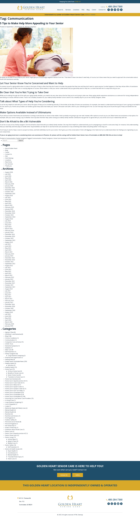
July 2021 (8, 291)
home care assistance (6, 79)
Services (68, 10)
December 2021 (10, 281)
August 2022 (9, 265)
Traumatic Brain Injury (15, 457)
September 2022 (10, 264)
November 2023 (10, 236)
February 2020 (9, 324)
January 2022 (9, 279)
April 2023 (8, 250)
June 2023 (8, 246)
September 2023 (10, 240)
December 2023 (10, 234)
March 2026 (8, 182)
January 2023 (9, 256)
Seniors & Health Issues (12, 449)
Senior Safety (9, 445)
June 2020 (8, 316)
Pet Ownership (9, 426)
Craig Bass (33, 27)
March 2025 (8, 205)
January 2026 (9, 186)
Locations (76, 10)
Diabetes (8, 348)
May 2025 (8, 201)
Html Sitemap (9, 158)
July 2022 (8, 267)
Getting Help (9, 359)
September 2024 (10, 217)
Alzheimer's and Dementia (13, 334)
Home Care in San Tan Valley (14, 390)
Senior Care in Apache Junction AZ (15, 433)
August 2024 (9, 219)
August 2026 (9, 172)
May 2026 (8, 178)
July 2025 (8, 197)
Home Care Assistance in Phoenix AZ (64, 138)
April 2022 (8, 273)
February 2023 (9, 254)
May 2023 (8, 248)
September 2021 (10, 287)
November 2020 (10, 306)
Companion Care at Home (13, 342)
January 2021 (9, 302)
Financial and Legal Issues (13, 357)
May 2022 (8, 271)
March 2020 (8, 322)
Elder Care (8, 350)
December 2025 (10, 188)
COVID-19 (8, 344)
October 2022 (9, 262)
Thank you (8, 166)
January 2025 (9, 209)
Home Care (8, 369)
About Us (60, 10)
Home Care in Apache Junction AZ (15, 381)
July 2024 (8, 221)
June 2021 (8, 293)
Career (94, 10)
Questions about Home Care (14, 429)
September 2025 (10, 193)
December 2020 (10, 304)
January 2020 (9, 326)
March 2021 (8, 299)
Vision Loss (11, 459)
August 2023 (9, 242)
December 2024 (10, 211)
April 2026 (8, 180)
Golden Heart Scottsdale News (14, 361)
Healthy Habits (9, 363)
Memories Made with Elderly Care (15, 408)
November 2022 (10, 260)
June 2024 (8, 223)
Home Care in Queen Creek (13, 387)
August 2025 (9, 195)
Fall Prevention (9, 352)
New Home (8, 162)
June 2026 (8, 176)
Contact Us (102, 10)
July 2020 (8, 314)
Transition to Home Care (15, 377)
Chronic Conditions (11, 338)
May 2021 (8, 295)
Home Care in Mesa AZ (12, 385)
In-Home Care (9, 400)
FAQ (83, 10)
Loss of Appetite (10, 404)
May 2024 (8, 225)
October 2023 (9, 238)
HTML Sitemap (78, 515)
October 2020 (9, 308)
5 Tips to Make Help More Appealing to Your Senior (32, 23)
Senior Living (9, 437)
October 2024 (9, 215)
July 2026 (8, 174)
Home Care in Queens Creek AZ (14, 389)
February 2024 (9, 230)
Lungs (7, 406)
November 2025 (10, 190)
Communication (11, 138)
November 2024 (10, 213)
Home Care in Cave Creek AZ (14, 383)
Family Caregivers (21, 138)
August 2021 (9, 289)
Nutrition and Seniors (11, 416)
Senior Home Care (13, 375)
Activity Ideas (12, 439)
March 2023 (8, 252)
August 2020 (9, 312)
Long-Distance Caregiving (16, 355)
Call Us (78, 475)
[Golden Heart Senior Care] (70, 501)
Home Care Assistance (12, 379)
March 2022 (8, 275)
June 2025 (8, 199)
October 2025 (9, 192)
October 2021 (9, 285)
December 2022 (10, 258)
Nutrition (10, 365)
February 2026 (9, 184)
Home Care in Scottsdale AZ (13, 392)
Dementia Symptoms (11, 346)
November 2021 (10, 283)
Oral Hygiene (9, 418)
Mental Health (9, 410)
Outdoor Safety (10, 420)
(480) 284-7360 (103, 135)
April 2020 (8, 320)
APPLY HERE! (90, 14)
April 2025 (8, 203)
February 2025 (9, 207)
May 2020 (8, 318)
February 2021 (9, 301)
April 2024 (8, 227)
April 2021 (8, 297)
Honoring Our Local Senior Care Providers (18, 398)
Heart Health (12, 451)
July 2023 (8, 244)
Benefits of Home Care (15, 373)
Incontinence (12, 453)
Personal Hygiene (10, 424)
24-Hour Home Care (14, 371)
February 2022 (9, 277)
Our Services (9, 164)
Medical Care (12, 443)
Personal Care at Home (12, 422)
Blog (88, 10)
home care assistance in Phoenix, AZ (39, 135)
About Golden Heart (11, 148)
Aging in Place (9, 332)
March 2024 (8, 229)
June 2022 (8, 269)
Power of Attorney (10, 427)
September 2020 (10, 310)
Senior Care (8, 431)
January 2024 (9, 232)
